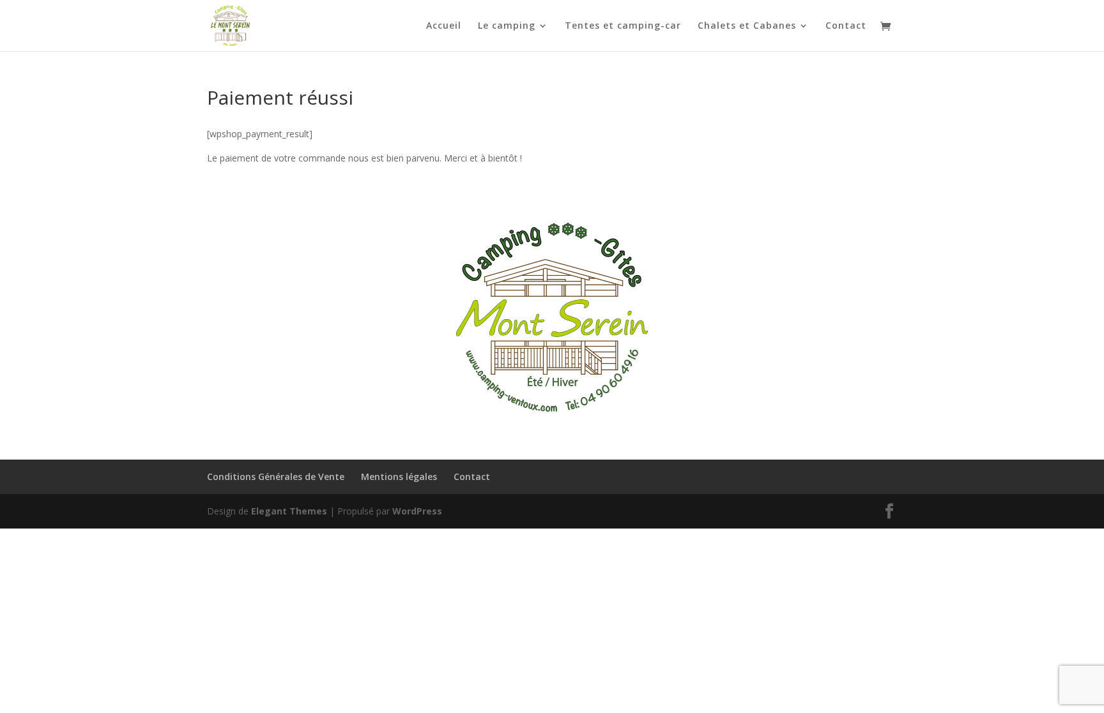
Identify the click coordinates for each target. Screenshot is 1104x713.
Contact (845, 26)
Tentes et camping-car (623, 26)
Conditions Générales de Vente (275, 476)
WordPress (417, 511)
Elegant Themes (289, 511)
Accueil (443, 26)
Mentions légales (399, 476)
